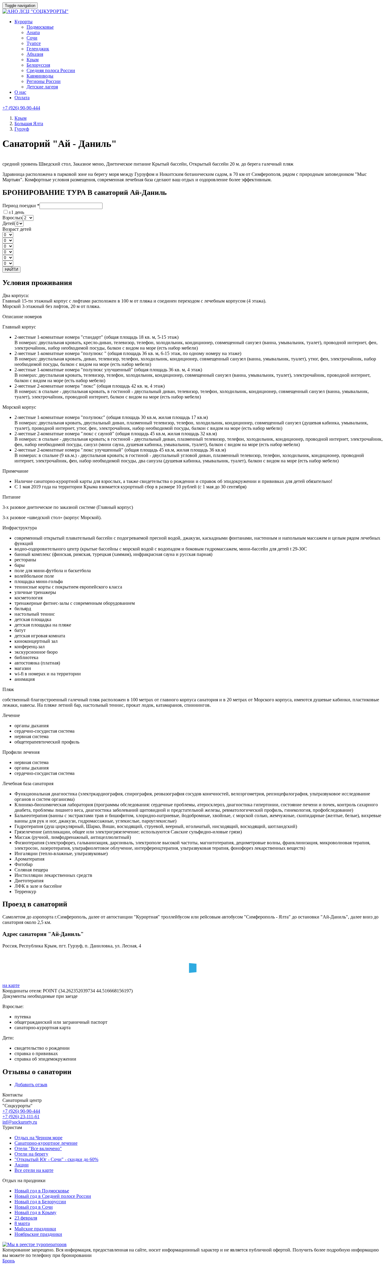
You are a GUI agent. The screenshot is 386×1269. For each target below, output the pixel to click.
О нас (20, 92)
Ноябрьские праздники (38, 1234)
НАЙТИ (11, 269)
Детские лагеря (42, 86)
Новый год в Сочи (33, 1207)
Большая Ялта (28, 123)
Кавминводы (40, 75)
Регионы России (44, 81)
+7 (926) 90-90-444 (21, 107)
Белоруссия (38, 65)
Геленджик (38, 48)
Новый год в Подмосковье (41, 1190)
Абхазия (35, 54)
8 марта (22, 1223)
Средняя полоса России (51, 70)
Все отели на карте (33, 1170)
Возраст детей (16, 229)
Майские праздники (35, 1228)
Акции (21, 1164)
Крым (33, 59)
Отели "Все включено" (38, 1148)
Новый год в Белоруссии (40, 1201)
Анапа (33, 32)
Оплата (22, 97)
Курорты (23, 21)
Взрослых (12, 217)
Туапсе (34, 43)
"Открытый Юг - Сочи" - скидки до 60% (56, 1159)
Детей (8, 223)
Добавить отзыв (30, 1084)
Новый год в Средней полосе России (52, 1196)
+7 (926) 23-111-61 (21, 1116)
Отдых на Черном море (38, 1137)
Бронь (8, 1260)
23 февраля (25, 1217)
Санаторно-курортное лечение (46, 1143)
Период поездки (21, 205)
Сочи (32, 37)
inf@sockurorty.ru (19, 1122)
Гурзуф (21, 129)
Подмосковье (40, 27)
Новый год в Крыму (35, 1212)
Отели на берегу (31, 1153)
